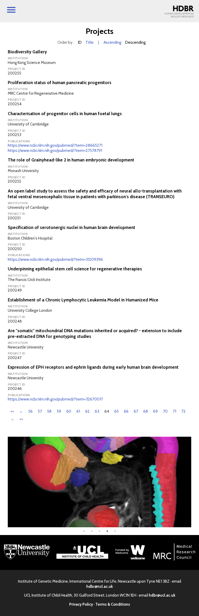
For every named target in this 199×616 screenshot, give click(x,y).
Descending (135, 42)
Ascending (112, 42)
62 (87, 411)
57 (40, 411)
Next (195, 482)
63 (97, 411)
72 (183, 411)
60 (68, 411)
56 (30, 411)
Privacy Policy (81, 604)
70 (165, 411)
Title (90, 42)
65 (116, 411)
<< (12, 411)
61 (78, 411)
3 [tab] (99, 531)
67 (136, 411)
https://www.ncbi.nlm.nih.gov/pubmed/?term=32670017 (55, 399)
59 (59, 411)
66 (126, 411)
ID (80, 42)
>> (21, 419)
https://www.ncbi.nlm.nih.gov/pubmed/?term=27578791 (55, 150)
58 (49, 411)
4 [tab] (107, 531)
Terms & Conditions (112, 604)
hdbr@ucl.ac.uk (162, 595)
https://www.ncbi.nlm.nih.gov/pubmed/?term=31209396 (55, 259)
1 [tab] (84, 531)
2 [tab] (91, 531)
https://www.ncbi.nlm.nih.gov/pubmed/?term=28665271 (55, 145)
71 (174, 411)
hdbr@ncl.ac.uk (99, 586)
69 (155, 411)
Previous (3, 482)
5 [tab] (115, 531)
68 (145, 411)
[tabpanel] (99, 482)
